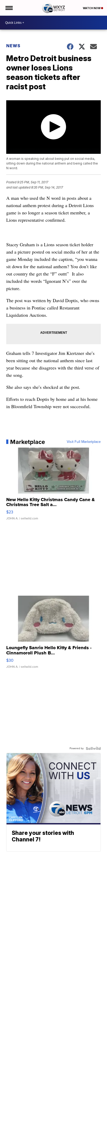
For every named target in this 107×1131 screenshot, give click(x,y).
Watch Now (92, 8)
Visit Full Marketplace (84, 442)
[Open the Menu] (9, 7)
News (13, 45)
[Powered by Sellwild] (93, 748)
